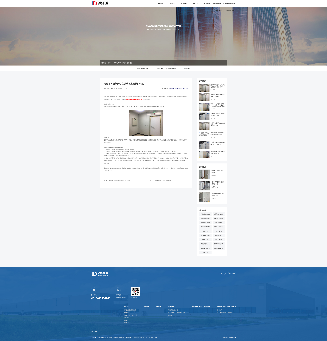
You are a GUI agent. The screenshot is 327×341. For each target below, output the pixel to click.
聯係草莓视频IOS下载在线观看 (230, 7)
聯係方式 (219, 310)
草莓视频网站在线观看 (130, 310)
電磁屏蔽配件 (218, 239)
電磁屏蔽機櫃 (218, 222)
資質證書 (183, 3)
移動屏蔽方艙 (218, 231)
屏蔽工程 (195, 3)
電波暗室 (126, 320)
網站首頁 (160, 3)
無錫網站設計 (232, 337)
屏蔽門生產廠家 (205, 227)
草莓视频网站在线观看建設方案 (123, 63)
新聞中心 (207, 3)
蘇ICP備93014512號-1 (151, 337)
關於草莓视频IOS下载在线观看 (218, 7)
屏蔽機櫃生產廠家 (205, 222)
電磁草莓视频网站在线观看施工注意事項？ (120, 180)
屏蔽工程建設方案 (142, 68)
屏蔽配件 (126, 322)
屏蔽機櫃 (126, 312)
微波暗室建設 (218, 235)
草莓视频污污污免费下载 (130, 315)
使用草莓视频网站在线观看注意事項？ (162, 180)
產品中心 (172, 3)
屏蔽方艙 (205, 231)
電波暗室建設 (205, 239)
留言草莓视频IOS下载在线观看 (225, 312)
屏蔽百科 (187, 68)
